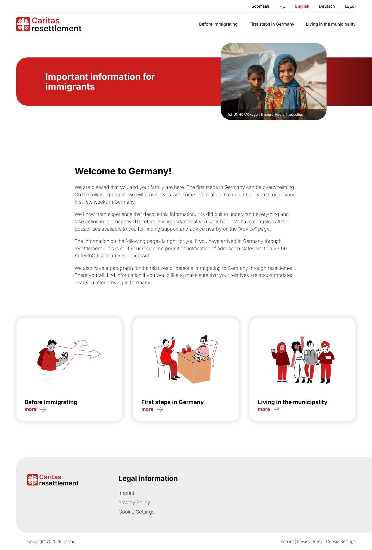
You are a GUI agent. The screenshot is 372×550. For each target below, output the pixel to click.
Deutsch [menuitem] (327, 6)
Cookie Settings (136, 512)
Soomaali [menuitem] (260, 6)
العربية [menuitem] (350, 6)
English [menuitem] (302, 6)
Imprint (126, 493)
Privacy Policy (134, 502)
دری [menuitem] (282, 6)
